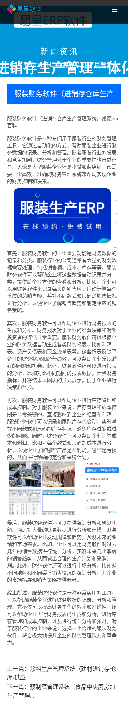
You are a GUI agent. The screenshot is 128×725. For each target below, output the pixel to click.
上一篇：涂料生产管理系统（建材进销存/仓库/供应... (62, 673)
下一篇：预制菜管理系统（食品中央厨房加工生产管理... (64, 691)
